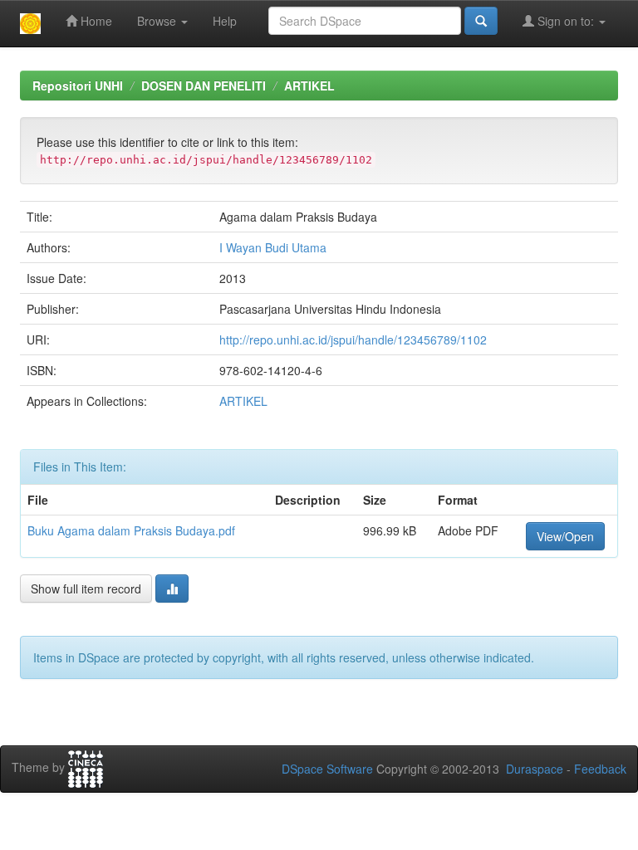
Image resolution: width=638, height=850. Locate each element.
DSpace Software (327, 768)
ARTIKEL (309, 85)
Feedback (600, 768)
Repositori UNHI (77, 85)
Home (94, 20)
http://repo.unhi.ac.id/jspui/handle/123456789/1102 (353, 339)
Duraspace (534, 768)
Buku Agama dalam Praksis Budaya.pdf (131, 530)
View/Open (565, 536)
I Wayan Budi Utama (272, 247)
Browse (158, 20)
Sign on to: (565, 20)
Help (225, 20)
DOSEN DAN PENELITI (203, 85)
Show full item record (86, 588)
